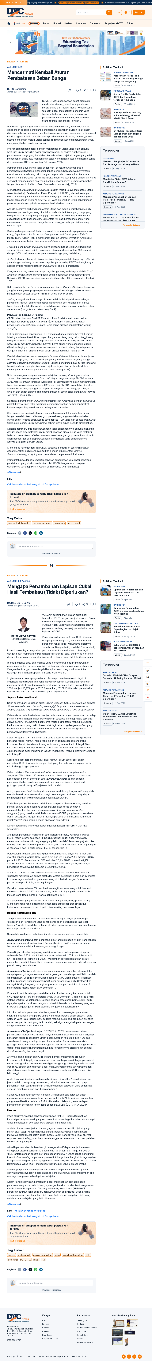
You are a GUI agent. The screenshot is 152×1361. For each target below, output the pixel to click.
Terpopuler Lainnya (131, 225)
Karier (80, 1339)
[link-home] (8, 23)
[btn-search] (109, 12)
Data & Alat (95, 23)
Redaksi (80, 1324)
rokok (36, 1259)
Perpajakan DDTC (114, 23)
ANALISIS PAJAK (15, 67)
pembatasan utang (42, 523)
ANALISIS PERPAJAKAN (18, 581)
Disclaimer (82, 1331)
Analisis (24, 61)
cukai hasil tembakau (72, 1255)
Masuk (138, 12)
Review (68, 23)
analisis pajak (74, 523)
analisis (11, 1255)
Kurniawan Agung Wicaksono (30, 1210)
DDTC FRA (25, 1259)
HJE (44, 1259)
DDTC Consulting (17, 88)
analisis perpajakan (42, 1255)
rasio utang (59, 523)
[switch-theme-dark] (119, 12)
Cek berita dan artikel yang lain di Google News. (33, 484)
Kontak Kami (82, 1335)
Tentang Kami (83, 1320)
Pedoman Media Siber (87, 1328)
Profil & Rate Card (85, 1342)
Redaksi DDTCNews (18, 602)
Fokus (130, 23)
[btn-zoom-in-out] (70, 90)
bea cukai (13, 1259)
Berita (46, 23)
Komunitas (81, 23)
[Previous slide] (10, 42)
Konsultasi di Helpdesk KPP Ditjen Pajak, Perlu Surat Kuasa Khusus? (108, 2)
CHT (88, 1255)
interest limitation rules (19, 523)
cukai (57, 1255)
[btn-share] (85, 90)
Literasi (57, 23)
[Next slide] (141, 42)
